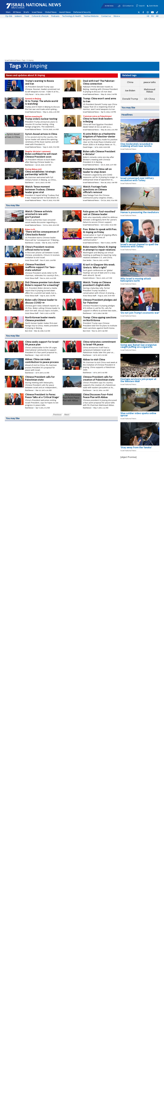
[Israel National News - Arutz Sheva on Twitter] (139, 12)
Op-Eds (8, 16)
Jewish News (65, 12)
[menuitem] (8, 12)
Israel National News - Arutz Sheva (26, 7)
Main (8, 12)
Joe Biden (130, 90)
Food (27, 16)
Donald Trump (130, 99)
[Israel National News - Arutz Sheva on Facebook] (143, 12)
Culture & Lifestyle (40, 16)
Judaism (18, 16)
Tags (23, 60)
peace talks (150, 82)
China (130, 82)
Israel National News (13, 60)
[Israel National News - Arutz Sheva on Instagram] (148, 12)
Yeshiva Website (91, 16)
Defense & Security (82, 12)
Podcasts (55, 16)
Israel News (37, 12)
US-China (149, 99)
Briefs (26, 12)
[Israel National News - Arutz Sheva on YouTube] (152, 12)
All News (17, 12)
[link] (139, 146)
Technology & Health (71, 16)
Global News (51, 12)
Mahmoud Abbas (149, 90)
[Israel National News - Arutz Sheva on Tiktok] (157, 12)
